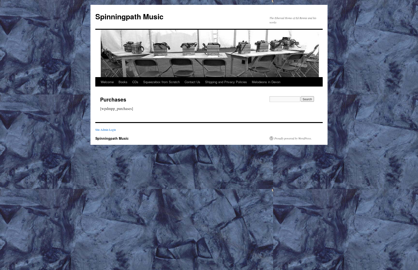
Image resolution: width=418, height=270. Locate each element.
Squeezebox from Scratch (161, 82)
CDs (135, 82)
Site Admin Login (105, 129)
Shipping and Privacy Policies (226, 82)
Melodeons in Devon (266, 82)
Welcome (107, 82)
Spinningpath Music (129, 16)
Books (123, 82)
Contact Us (192, 82)
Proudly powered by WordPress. (293, 138)
